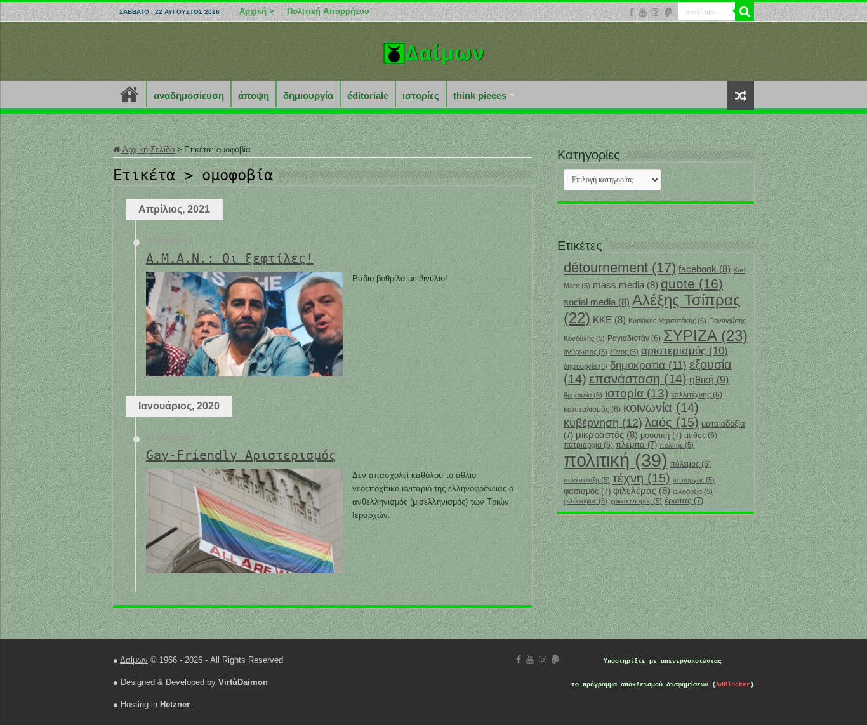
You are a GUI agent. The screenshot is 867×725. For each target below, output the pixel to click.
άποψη (253, 95)
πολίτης (676, 445)
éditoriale (367, 95)
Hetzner (175, 704)
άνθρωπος (585, 352)
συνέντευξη (587, 480)
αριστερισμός (684, 351)
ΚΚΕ (609, 320)
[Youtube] (643, 12)
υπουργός (694, 480)
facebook (704, 269)
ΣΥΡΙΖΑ (705, 335)
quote (692, 283)
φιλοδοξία (693, 491)
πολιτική (616, 459)
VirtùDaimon (243, 682)
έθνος (624, 352)
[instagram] (656, 12)
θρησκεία (583, 395)
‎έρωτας (684, 500)
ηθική (709, 380)
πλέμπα (636, 444)
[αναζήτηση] (744, 11)
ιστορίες (420, 95)
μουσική (661, 435)
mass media (625, 285)
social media (597, 302)
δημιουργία (308, 95)
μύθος (700, 435)
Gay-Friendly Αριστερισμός (241, 455)
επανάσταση (638, 379)
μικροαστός (607, 435)
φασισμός (587, 491)
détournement (620, 268)
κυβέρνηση (603, 422)
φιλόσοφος (585, 501)
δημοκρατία (648, 365)
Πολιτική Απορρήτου (328, 11)
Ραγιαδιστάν (634, 338)
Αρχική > (256, 11)
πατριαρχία (588, 445)
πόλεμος (690, 464)
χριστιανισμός (636, 501)
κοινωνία (661, 408)
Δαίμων (134, 660)
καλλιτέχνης (696, 394)
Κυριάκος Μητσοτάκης (667, 320)
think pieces (479, 95)
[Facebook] (631, 12)
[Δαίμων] (433, 51)
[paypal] (668, 12)
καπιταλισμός (592, 409)
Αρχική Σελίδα (148, 149)
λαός (672, 422)
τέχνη (641, 478)
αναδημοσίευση (189, 95)
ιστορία (636, 393)
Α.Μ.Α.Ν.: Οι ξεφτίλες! (230, 258)
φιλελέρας (641, 491)
